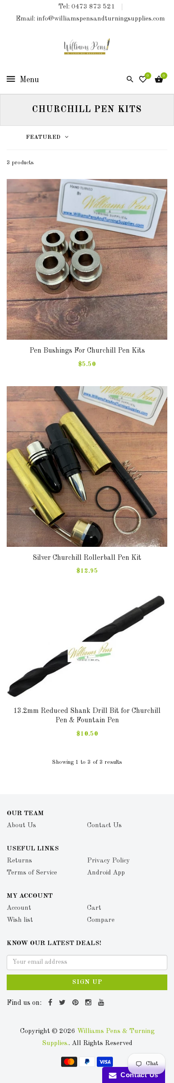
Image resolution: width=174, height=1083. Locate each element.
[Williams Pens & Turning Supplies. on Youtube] (102, 1003)
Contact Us (137, 1075)
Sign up (87, 982)
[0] (143, 80)
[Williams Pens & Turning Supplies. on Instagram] (89, 1003)
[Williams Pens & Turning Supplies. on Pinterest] (76, 1003)
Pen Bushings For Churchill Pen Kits (87, 350)
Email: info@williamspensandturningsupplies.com (90, 19)
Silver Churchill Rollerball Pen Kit (87, 558)
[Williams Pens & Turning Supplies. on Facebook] (51, 1003)
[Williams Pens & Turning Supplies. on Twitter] (63, 1003)
